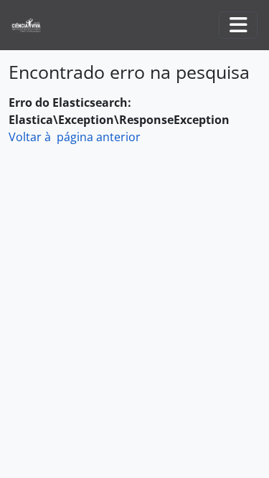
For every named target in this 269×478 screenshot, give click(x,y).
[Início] (32, 25)
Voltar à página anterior (75, 137)
